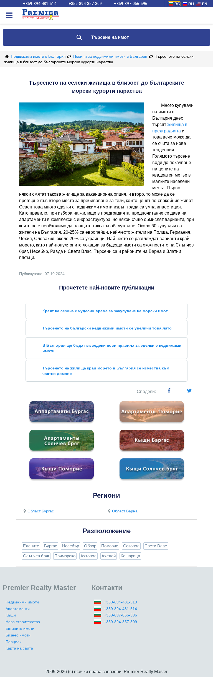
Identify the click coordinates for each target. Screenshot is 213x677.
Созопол (131, 545)
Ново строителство (23, 622)
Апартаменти (18, 608)
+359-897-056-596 (130, 3)
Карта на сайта (19, 648)
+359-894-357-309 (85, 3)
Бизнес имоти (18, 635)
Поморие (109, 545)
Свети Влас (155, 545)
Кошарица (130, 555)
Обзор (90, 545)
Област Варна (125, 511)
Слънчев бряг (36, 555)
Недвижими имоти (22, 602)
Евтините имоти (20, 628)
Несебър (70, 545)
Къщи (11, 615)
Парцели (14, 642)
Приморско (64, 555)
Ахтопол (88, 555)
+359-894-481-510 (120, 602)
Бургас (50, 545)
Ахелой (109, 555)
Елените (31, 545)
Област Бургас (40, 511)
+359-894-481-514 (39, 3)
